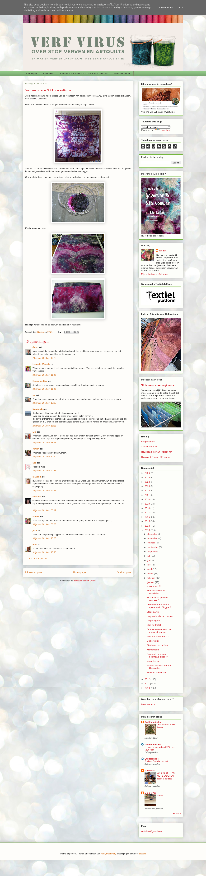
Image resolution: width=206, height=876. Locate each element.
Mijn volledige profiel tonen (154, 274)
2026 (147, 473)
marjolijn (37, 477)
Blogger (142, 854)
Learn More (166, 7)
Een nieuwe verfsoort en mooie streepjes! (159, 630)
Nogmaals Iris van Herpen (160, 616)
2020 (147, 499)
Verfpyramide (148, 441)
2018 (147, 508)
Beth (35, 544)
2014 (147, 525)
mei (149, 564)
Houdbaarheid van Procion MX (156, 451)
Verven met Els (154, 586)
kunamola (150, 770)
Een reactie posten (38, 558)
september (153, 547)
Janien (36, 449)
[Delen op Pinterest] (77, 332)
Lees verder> (148, 704)
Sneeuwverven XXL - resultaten (157, 591)
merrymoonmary (108, 854)
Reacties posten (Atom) (85, 580)
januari (151, 582)
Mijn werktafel (154, 625)
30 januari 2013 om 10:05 (44, 538)
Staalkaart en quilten (157, 645)
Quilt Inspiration (153, 722)
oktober (151, 542)
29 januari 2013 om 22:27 (44, 490)
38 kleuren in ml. (149, 446)
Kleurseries (48, 73)
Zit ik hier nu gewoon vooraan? (157, 599)
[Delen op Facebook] (74, 332)
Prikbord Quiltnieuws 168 (156, 761)
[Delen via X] (71, 332)
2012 (147, 679)
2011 (147, 683)
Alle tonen (177, 813)
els (34, 395)
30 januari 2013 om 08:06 (44, 524)
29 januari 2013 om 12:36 (44, 403)
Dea (34, 463)
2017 (147, 512)
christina (37, 496)
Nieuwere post (33, 572)
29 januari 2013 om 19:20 (44, 456)
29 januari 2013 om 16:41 (44, 442)
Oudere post (124, 572)
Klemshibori (153, 649)
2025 (147, 477)
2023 (147, 486)
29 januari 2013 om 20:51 (44, 470)
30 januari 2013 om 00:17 (44, 510)
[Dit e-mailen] (65, 332)
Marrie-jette (38, 409)
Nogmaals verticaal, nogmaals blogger (157, 655)
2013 (147, 530)
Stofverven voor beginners (157, 385)
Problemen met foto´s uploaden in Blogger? (159, 606)
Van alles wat (153, 661)
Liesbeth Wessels (41, 364)
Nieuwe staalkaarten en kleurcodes (159, 666)
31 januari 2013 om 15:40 (44, 552)
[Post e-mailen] (59, 332)
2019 (147, 503)
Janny (35, 347)
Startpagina (31, 73)
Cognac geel (153, 620)
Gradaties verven (122, 73)
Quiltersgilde (153, 641)
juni (149, 560)
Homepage (79, 572)
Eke (34, 432)
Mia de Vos (150, 793)
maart (150, 573)
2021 (147, 495)
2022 (147, 490)
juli (149, 556)
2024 (147, 482)
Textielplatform (153, 744)
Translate (165, 130)
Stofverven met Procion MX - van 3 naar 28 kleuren (84, 73)
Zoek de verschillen (157, 672)
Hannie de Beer (40, 381)
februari (151, 578)
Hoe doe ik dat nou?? (158, 636)
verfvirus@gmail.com (152, 831)
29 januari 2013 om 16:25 (44, 426)
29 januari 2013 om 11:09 (44, 375)
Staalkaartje (153, 612)
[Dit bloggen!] (68, 332)
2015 (147, 521)
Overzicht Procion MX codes (155, 457)
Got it (179, 7)
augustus (152, 551)
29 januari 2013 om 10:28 (44, 358)
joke (35, 530)
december (152, 534)
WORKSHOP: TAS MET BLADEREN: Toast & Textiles (166, 776)
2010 (147, 688)
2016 (147, 517)
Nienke (36, 516)
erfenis (160, 795)
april (149, 569)
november (152, 538)
